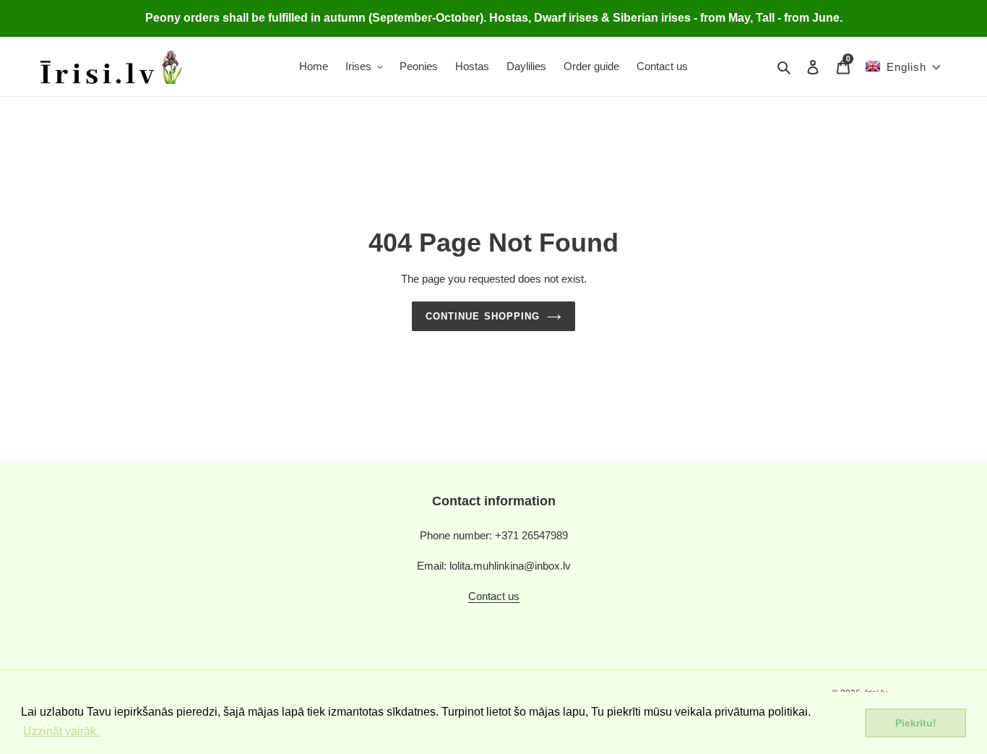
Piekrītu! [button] (915, 723)
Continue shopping (483, 316)
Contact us (494, 596)
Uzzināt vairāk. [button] (61, 731)
